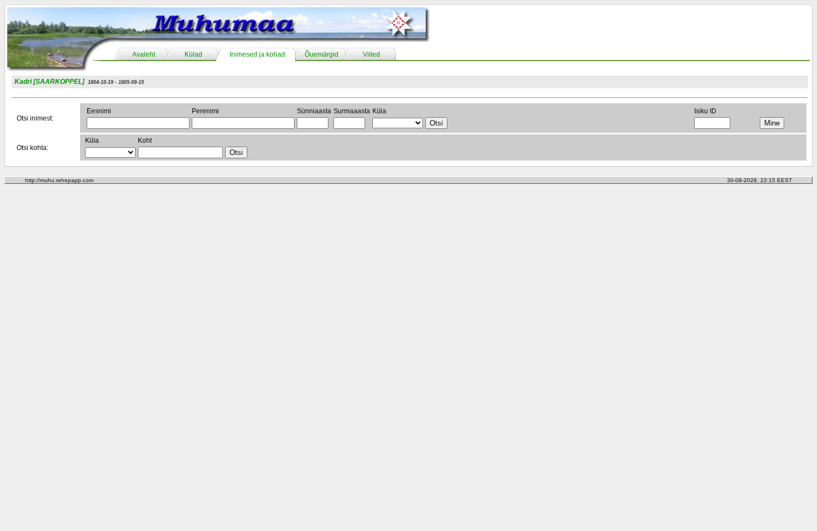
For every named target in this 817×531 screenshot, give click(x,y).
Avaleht (143, 54)
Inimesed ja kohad (257, 54)
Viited (371, 54)
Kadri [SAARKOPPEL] (49, 82)
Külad (193, 54)
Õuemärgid (321, 54)
